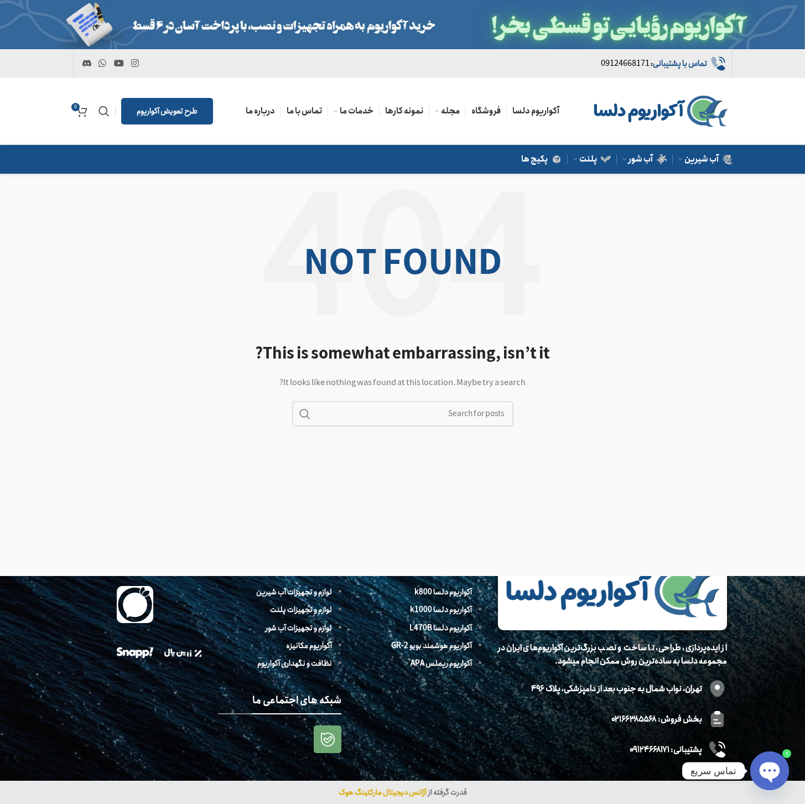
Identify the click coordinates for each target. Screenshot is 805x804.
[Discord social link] (87, 63)
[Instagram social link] (134, 63)
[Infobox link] (663, 63)
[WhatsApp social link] (102, 63)
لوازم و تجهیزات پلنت (301, 610)
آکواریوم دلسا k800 (443, 592)
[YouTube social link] (118, 63)
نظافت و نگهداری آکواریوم (294, 663)
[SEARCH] (305, 414)
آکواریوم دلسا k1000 (441, 610)
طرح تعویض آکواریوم (167, 111)
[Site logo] (661, 111)
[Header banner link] (402, 25)
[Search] (104, 111)
